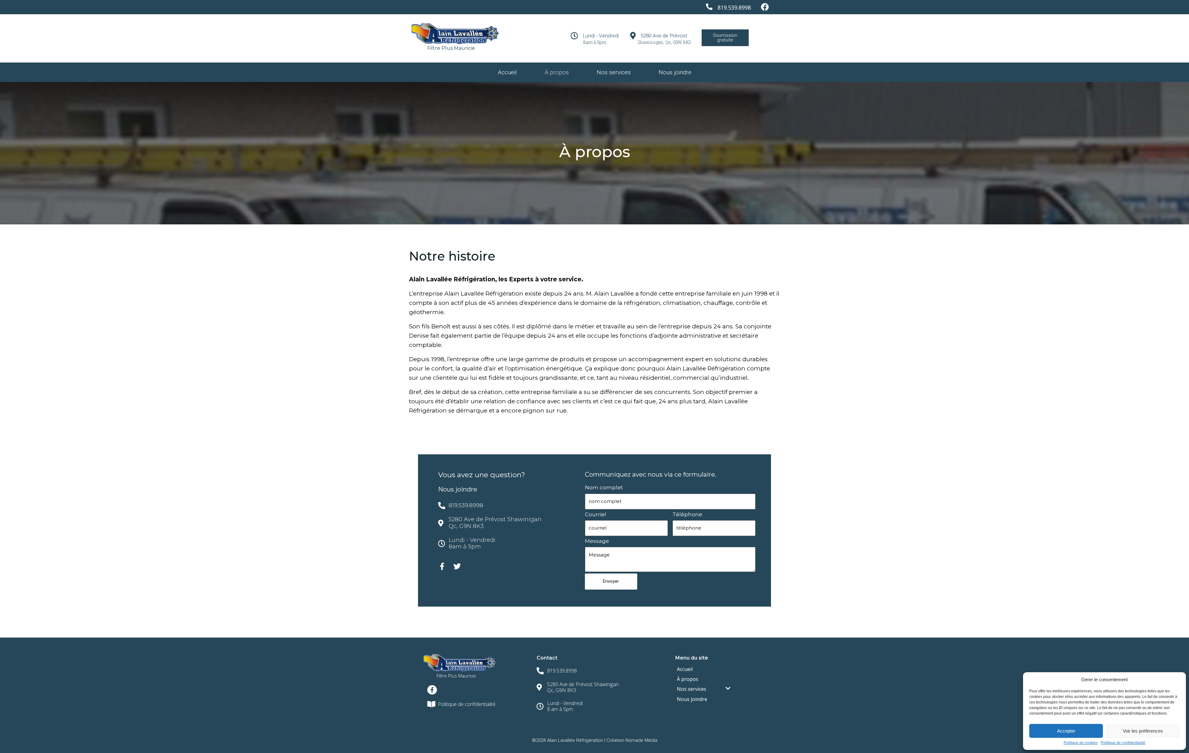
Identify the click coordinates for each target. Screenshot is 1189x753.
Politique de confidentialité (1123, 743)
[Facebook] (765, 7)
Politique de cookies (1081, 743)
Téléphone (687, 514)
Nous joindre (675, 72)
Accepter (1066, 731)
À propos (557, 72)
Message (597, 541)
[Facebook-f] (442, 566)
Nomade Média (641, 740)
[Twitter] (457, 566)
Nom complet (604, 487)
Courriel (595, 514)
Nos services (614, 72)
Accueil (507, 72)
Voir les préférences (1143, 731)
